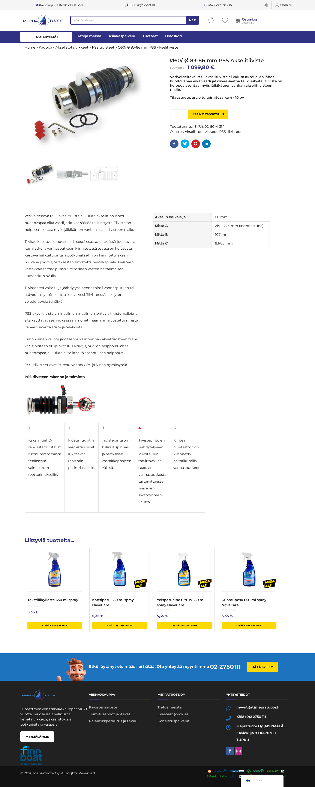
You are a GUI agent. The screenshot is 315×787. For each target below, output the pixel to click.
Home (30, 47)
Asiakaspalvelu (122, 36)
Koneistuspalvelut (174, 721)
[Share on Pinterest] (195, 143)
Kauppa (45, 47)
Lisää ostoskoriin (208, 114)
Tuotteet (150, 36)
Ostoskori (250, 19)
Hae (192, 20)
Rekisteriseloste (103, 707)
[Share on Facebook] (174, 143)
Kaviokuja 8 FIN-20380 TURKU (61, 5)
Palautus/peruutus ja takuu (113, 721)
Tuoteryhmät (46, 37)
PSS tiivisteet (103, 47)
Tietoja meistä (88, 36)
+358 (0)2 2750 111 (141, 5)
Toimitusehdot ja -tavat (109, 714)
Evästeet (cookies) (174, 714)
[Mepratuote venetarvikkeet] (42, 20)
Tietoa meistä (170, 707)
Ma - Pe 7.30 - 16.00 (221, 5)
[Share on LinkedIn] (206, 143)
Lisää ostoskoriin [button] (55, 625)
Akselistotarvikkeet (72, 47)
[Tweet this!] (185, 143)
